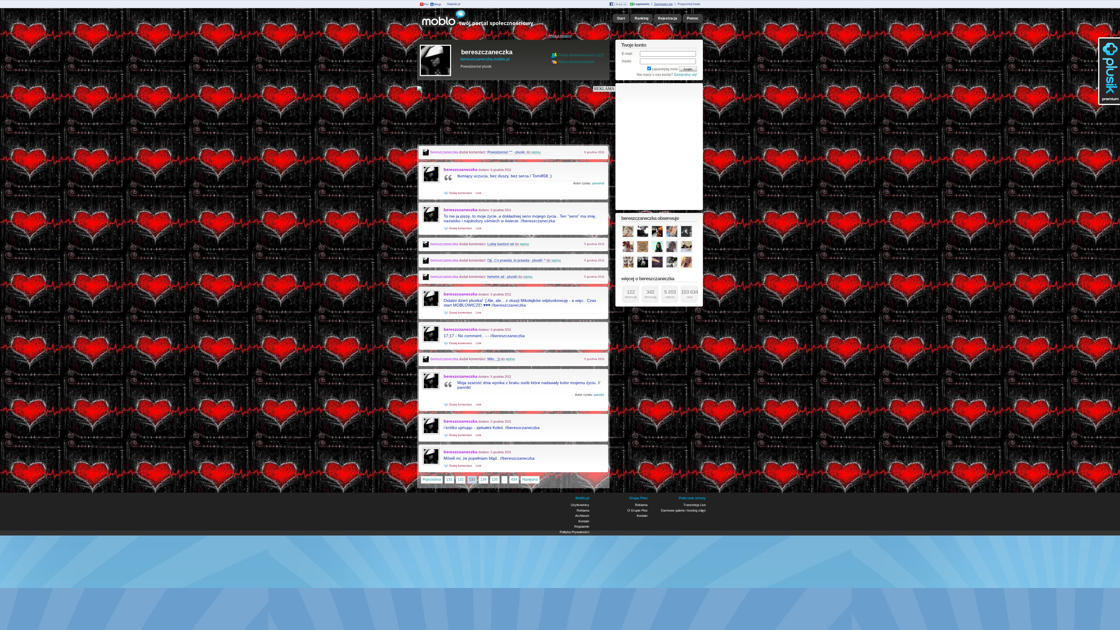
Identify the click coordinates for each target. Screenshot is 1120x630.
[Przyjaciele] (554, 62)
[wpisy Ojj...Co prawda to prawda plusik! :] (426, 260)
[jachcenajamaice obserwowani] (628, 268)
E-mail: (627, 53)
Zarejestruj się (663, 4)
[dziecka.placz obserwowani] (643, 237)
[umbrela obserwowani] (672, 237)
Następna (530, 479)
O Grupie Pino (637, 510)
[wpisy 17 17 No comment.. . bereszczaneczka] (431, 342)
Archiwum (582, 515)
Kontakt (583, 521)
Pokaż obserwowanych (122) (581, 55)
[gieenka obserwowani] (657, 252)
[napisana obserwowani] (672, 252)
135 (495, 479)
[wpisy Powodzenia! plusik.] (426, 152)
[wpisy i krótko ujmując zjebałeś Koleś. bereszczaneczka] (431, 433)
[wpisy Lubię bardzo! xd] (426, 244)
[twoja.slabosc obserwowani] (657, 237)
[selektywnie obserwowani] (643, 268)
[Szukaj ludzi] (554, 55)
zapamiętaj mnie (665, 69)
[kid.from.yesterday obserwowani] (657, 268)
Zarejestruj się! (685, 74)
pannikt (599, 394)
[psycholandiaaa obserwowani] (686, 268)
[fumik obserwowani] (672, 268)
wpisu (536, 152)
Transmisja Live (694, 505)
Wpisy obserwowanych (576, 62)
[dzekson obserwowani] (686, 237)
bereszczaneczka (486, 52)
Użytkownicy (580, 505)
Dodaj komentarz (460, 193)
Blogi (437, 4)
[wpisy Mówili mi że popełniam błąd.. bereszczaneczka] (431, 464)
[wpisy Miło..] (426, 359)
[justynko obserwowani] (628, 252)
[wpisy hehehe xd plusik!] (426, 277)
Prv (426, 4)
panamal (598, 183)
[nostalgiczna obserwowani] (628, 237)
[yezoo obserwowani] (686, 252)
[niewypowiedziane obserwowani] (643, 252)
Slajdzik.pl (453, 4)
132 (461, 479)
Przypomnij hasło (689, 4)
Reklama (583, 510)
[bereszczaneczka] (435, 75)
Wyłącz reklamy (560, 36)
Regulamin (581, 526)
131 (449, 479)
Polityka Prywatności (574, 532)
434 (514, 479)
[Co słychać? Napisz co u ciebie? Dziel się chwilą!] (485, 27)
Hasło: (627, 61)
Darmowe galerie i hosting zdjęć (683, 510)
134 (483, 479)
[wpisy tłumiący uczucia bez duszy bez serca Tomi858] (431, 182)
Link (478, 193)
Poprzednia (432, 479)
